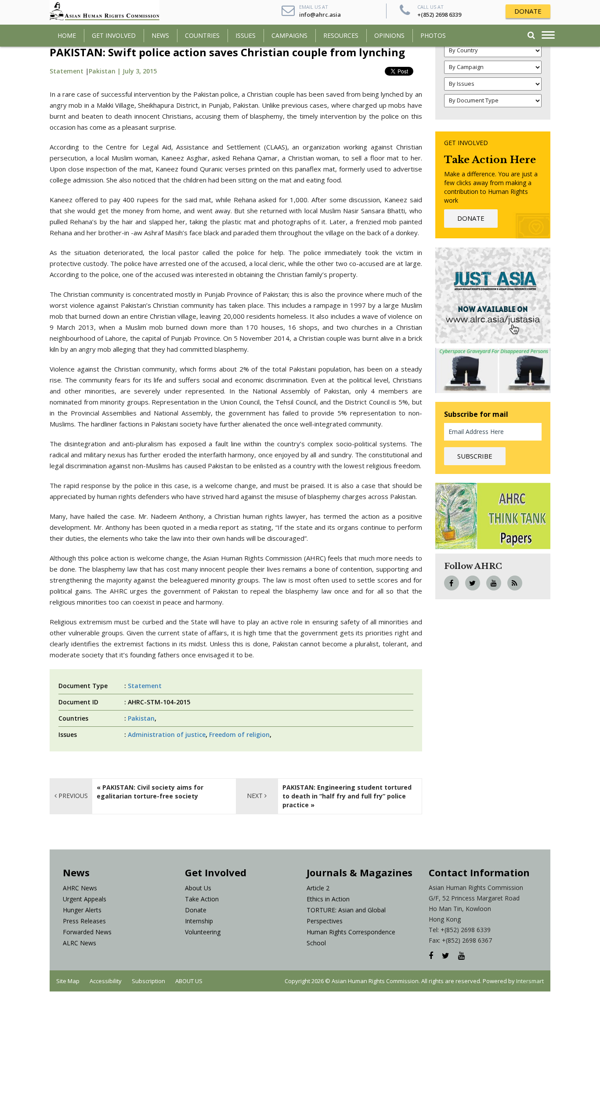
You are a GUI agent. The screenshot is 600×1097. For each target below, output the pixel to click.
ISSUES (245, 35)
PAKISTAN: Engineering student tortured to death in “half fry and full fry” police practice (347, 796)
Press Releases (84, 921)
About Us (198, 888)
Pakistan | (106, 71)
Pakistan (141, 718)
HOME (67, 35)
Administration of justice (167, 734)
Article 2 (318, 888)
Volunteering (202, 932)
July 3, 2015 (140, 71)
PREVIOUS (72, 795)
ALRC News (79, 943)
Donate (195, 910)
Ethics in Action (328, 899)
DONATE (528, 11)
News (160, 35)
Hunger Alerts (82, 910)
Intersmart (530, 981)
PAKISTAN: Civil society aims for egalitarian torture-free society (150, 791)
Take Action (202, 899)
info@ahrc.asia (320, 14)
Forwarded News (87, 932)
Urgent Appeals (84, 899)
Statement (66, 71)
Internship (199, 921)
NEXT (255, 795)
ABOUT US (188, 981)
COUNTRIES (202, 35)
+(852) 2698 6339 (439, 14)
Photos (433, 35)
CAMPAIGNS (289, 35)
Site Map (68, 981)
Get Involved (114, 35)
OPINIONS (389, 35)
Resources (340, 35)
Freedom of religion (239, 734)
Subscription (148, 981)
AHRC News (80, 888)
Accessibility (106, 981)
